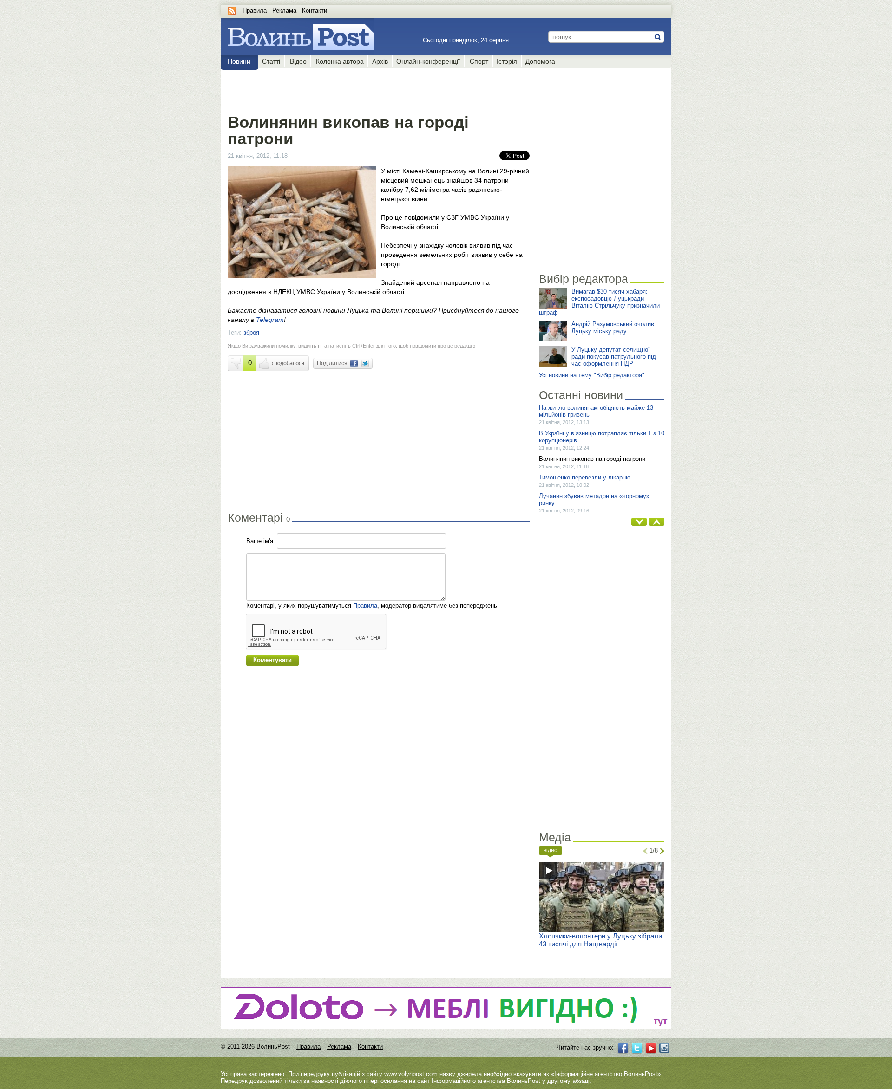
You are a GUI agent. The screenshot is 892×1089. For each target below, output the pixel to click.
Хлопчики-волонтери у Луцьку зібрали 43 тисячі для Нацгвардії (600, 940)
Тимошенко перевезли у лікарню (584, 477)
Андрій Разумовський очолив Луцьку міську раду (612, 328)
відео (551, 850)
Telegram (270, 319)
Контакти (314, 10)
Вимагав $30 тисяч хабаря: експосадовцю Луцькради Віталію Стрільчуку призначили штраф (599, 302)
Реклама (284, 10)
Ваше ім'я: (260, 541)
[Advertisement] (378, 89)
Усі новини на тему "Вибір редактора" (591, 375)
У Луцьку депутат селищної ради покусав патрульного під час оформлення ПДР (613, 356)
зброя (251, 332)
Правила (255, 10)
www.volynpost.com (411, 1073)
